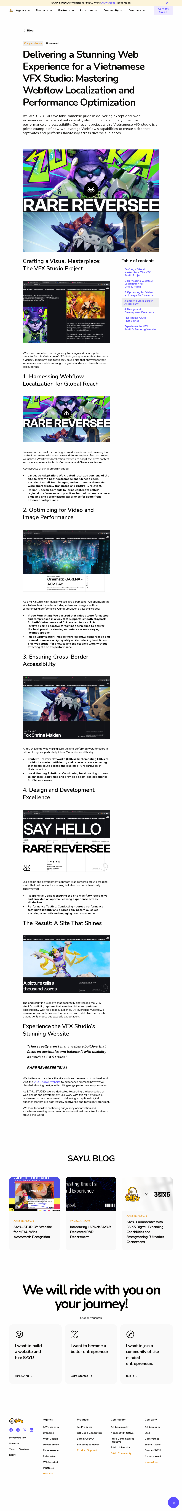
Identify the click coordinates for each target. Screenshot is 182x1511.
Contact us (151, 1462)
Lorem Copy (84, 1438)
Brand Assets (152, 1444)
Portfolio (48, 1468)
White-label (50, 1462)
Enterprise (49, 1456)
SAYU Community (121, 1453)
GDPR (12, 1455)
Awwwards (108, 2)
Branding (48, 1433)
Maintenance (50, 1450)
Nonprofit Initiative (122, 1433)
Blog (147, 1433)
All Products (84, 1427)
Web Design (50, 1438)
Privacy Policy (17, 1437)
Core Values (152, 1438)
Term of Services (19, 1449)
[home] (11, 10)
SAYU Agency (51, 1427)
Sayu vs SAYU (153, 1450)
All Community (120, 1427)
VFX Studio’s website (47, 1082)
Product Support (87, 1450)
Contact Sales (163, 10)
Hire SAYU (49, 1473)
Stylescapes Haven (88, 1444)
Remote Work (153, 1456)
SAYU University (120, 1447)
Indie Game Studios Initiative (122, 1440)
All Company (152, 1427)
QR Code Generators (89, 1433)
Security (14, 1443)
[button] (23, 10)
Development (51, 1444)
